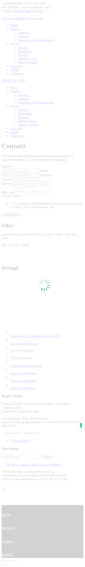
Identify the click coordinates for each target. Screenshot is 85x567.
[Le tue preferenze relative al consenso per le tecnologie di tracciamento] (81, 425)
